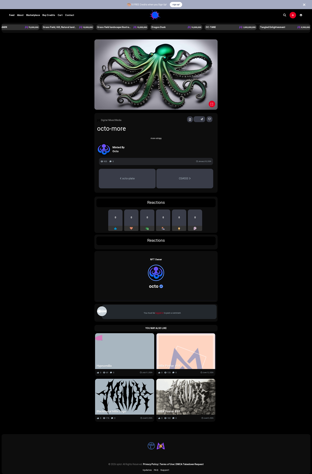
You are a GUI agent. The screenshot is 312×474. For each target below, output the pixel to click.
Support (164, 470)
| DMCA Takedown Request (189, 464)
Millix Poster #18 (169, 366)
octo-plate (128, 178)
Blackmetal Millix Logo (111, 411)
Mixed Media (114, 120)
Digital (104, 120)
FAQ (156, 470)
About (20, 15)
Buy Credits (48, 15)
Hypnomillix (104, 366)
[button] (293, 15)
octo (153, 286)
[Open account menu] (301, 15)
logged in (159, 313)
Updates (147, 470)
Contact (69, 15)
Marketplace (33, 15)
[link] (209, 119)
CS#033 (184, 178)
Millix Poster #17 (169, 411)
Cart (60, 15)
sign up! (176, 4)
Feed (11, 15)
